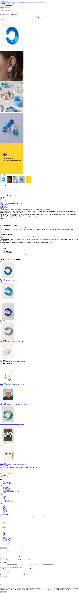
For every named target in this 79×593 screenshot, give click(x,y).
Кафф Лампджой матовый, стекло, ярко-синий (9, 280)
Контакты (19, 2)
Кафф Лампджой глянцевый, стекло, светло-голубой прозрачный (12, 424)
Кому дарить (5, 481)
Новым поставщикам (6, 500)
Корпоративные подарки (26, 2)
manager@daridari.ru (48, 229)
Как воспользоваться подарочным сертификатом (11, 491)
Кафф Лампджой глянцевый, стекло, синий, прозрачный (10, 321)
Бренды (4, 509)
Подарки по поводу (6, 482)
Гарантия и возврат (41, 2)
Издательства (5, 510)
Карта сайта (5, 492)
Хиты (1, 2)
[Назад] (1, 8)
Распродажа (5, 508)
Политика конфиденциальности (8, 501)
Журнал (10, 2)
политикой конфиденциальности (21, 559)
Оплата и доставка (34, 2)
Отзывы (15, 2)
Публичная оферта (6, 489)
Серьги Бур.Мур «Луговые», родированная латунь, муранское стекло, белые (14, 444)
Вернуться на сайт (4, 576)
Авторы (4, 512)
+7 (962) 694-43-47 (12, 3)
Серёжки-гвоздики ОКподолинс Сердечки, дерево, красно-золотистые (13, 464)
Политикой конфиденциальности (36, 568)
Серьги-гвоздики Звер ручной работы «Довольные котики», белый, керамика (14, 404)
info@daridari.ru (9, 473)
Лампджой (7, 188)
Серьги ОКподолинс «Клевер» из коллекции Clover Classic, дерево (12, 384)
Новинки (4, 2)
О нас (13, 2)
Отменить (2, 558)
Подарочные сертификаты (7, 490)
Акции (7, 2)
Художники (5, 511)
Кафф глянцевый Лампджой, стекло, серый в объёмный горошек (12, 341)
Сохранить (7, 558)
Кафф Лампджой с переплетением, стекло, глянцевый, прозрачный (12, 361)
